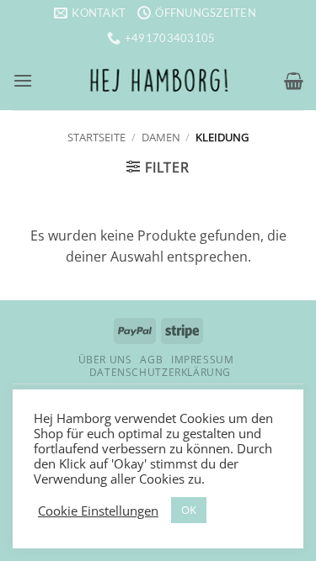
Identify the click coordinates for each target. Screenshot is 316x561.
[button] (23, 80)
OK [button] (188, 509)
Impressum (202, 359)
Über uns (105, 359)
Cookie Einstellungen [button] (98, 510)
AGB (151, 359)
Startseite (96, 137)
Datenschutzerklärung (160, 372)
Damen (161, 137)
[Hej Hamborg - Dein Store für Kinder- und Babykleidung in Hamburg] (158, 80)
